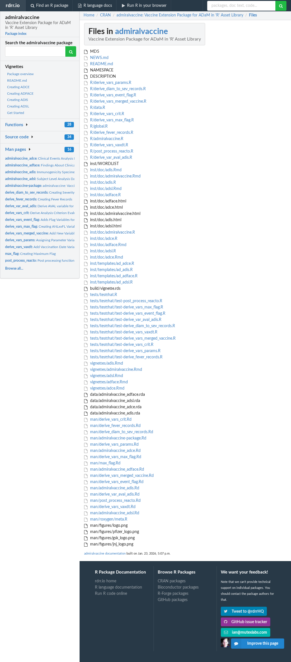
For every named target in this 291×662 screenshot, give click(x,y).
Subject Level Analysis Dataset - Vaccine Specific (57, 179)
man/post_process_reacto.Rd (115, 501)
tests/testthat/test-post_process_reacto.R (125, 301)
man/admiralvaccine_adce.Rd (115, 451)
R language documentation (118, 587)
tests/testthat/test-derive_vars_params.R (125, 351)
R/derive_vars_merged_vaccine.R (117, 101)
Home (89, 15)
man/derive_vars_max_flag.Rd (115, 457)
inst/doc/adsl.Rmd (105, 189)
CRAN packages (172, 581)
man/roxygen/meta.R (108, 519)
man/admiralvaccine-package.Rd (117, 438)
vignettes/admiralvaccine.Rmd (115, 370)
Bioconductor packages (178, 587)
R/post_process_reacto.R (111, 151)
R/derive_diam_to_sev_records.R (117, 89)
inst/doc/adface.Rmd (107, 245)
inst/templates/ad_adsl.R (111, 282)
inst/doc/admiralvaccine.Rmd (115, 176)
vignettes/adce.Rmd (106, 388)
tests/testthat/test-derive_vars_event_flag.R (127, 314)
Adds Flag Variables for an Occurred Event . (55, 219)
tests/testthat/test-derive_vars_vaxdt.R (123, 332)
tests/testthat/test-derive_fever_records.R (126, 357)
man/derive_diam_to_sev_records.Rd (121, 432)
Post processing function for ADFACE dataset (55, 260)
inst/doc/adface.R (105, 195)
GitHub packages (173, 600)
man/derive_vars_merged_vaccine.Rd (121, 476)
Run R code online (111, 594)
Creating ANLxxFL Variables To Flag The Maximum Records (66, 226)
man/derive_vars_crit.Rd (110, 420)
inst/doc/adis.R (102, 183)
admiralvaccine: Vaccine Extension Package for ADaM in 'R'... (69, 185)
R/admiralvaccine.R (106, 139)
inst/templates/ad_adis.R (111, 270)
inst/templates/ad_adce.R (111, 264)
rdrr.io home (105, 581)
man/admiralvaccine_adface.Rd (116, 469)
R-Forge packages (173, 594)
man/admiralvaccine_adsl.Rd (114, 513)
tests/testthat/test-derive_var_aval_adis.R (125, 320)
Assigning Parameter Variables (42, 240)
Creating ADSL (18, 106)
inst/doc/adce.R (103, 239)
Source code (17, 137)
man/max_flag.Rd (104, 463)
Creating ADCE (18, 87)
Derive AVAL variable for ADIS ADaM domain (55, 206)
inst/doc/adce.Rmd (106, 257)
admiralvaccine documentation (105, 553)
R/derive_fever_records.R (111, 133)
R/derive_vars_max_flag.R (111, 120)
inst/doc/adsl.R (102, 251)
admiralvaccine (141, 31)
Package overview (20, 74)
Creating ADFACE (20, 93)
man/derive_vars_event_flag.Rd (116, 482)
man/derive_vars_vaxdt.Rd (112, 507)
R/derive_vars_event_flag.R (112, 95)
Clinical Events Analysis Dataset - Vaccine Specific (59, 158)
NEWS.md (99, 58)
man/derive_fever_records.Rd (115, 426)
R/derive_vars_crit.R (106, 114)
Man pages (15, 149)
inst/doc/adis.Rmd (105, 170)
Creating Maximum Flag (30, 253)
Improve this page (262, 644)
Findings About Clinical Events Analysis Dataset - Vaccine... (67, 165)
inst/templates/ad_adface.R (113, 276)
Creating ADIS (17, 99)
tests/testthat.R (103, 295)
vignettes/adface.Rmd (108, 382)
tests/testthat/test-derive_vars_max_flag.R (126, 307)
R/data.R (97, 108)
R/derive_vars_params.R (110, 83)
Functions (14, 125)
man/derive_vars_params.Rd (114, 445)
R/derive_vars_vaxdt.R (108, 145)
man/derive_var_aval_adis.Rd (114, 494)
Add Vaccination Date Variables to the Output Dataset (59, 247)
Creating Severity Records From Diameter (58, 192)
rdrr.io (13, 5)
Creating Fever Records (38, 199)
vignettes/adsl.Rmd (106, 376)
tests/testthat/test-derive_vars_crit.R (121, 345)
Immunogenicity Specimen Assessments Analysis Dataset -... (65, 172)
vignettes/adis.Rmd (106, 363)
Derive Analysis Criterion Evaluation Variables (51, 213)
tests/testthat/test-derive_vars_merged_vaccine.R (132, 338)
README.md (17, 80)
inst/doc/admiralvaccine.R (112, 232)
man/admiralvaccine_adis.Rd (114, 488)
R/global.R (98, 126)
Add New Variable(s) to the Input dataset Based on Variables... (73, 233)
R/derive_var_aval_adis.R (110, 158)
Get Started (15, 113)
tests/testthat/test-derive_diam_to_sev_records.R (132, 326)
